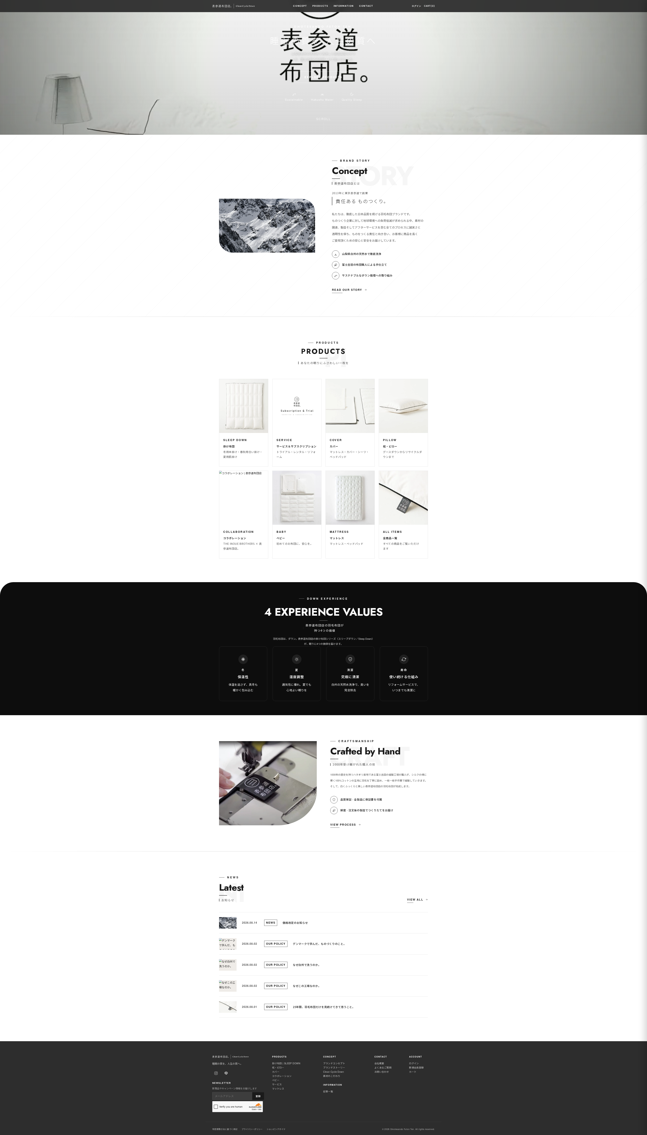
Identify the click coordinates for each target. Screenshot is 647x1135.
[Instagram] (216, 1073)
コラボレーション (281, 1076)
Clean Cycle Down (333, 1071)
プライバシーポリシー (252, 1129)
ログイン (416, 6)
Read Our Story (347, 290)
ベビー (275, 1080)
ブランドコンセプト (334, 1063)
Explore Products (323, 77)
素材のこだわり (331, 1076)
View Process (343, 824)
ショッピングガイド (276, 1129)
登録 (258, 1096)
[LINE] (226, 1073)
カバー (275, 1071)
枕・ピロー (278, 1067)
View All (415, 899)
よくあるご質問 (382, 1067)
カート (412, 1071)
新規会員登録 (416, 1067)
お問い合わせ (381, 1071)
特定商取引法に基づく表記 (225, 1129)
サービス (277, 1084)
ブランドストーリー (334, 1067)
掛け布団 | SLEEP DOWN (286, 1063)
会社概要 (379, 1063)
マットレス (278, 1088)
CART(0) (429, 6)
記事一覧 (328, 1091)
